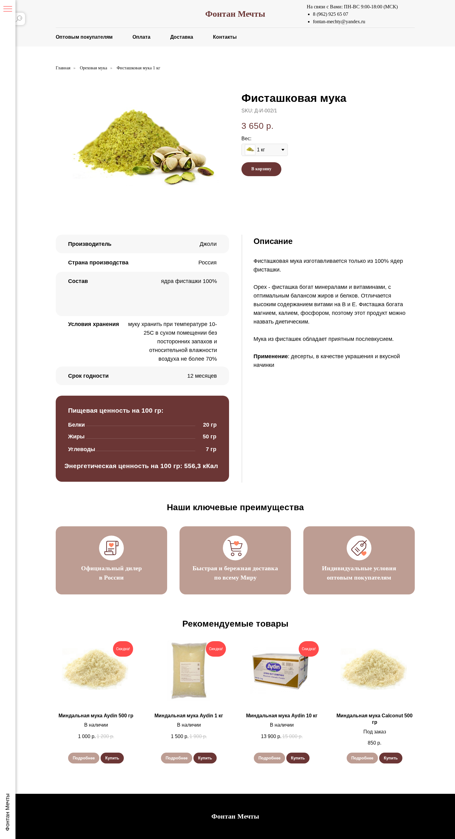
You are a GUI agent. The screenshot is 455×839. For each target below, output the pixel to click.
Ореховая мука (93, 68)
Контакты (225, 37)
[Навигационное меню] (7, 9)
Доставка (181, 37)
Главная (63, 68)
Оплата (141, 37)
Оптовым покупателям (84, 37)
